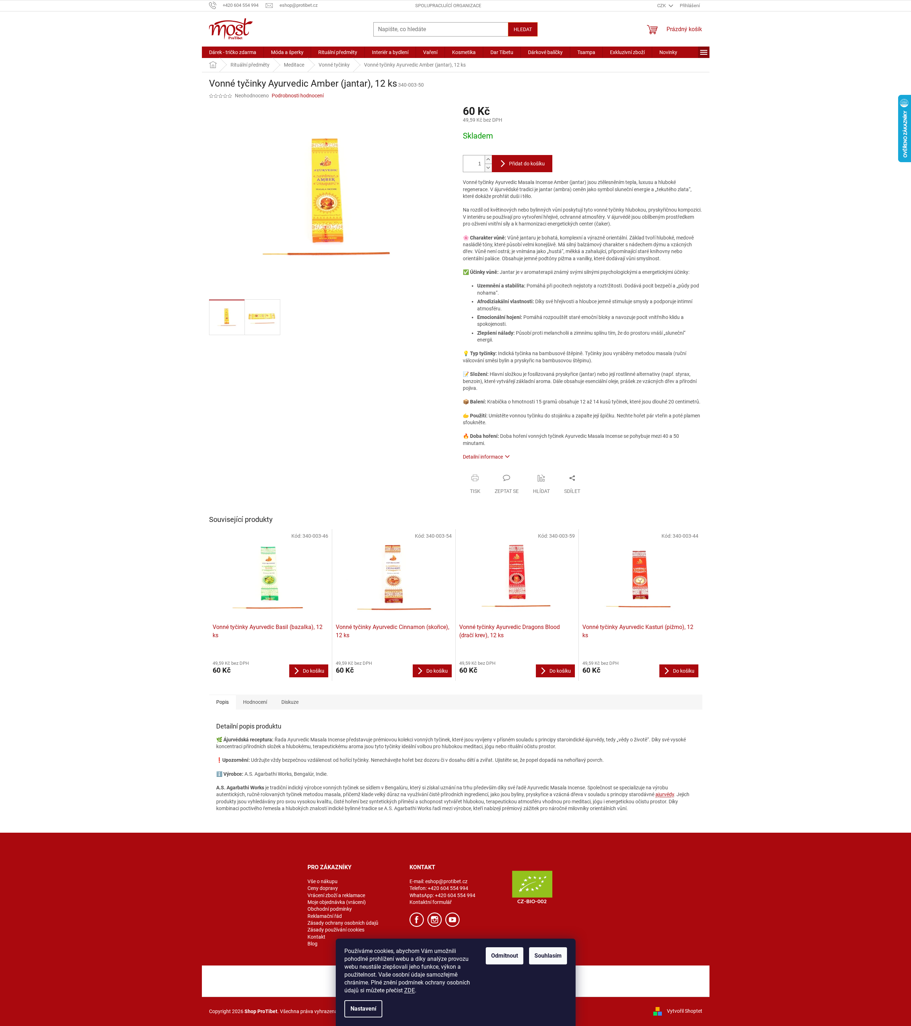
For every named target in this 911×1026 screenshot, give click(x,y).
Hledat (523, 29)
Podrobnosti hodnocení (298, 95)
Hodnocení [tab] (255, 702)
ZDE (409, 990)
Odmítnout (504, 955)
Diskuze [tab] (290, 702)
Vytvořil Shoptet (684, 1011)
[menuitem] (232, 52)
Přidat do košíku (527, 163)
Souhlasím (548, 955)
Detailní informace (483, 457)
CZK (662, 5)
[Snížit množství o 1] (488, 168)
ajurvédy (664, 794)
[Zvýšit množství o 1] (488, 159)
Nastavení (363, 1008)
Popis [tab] (222, 702)
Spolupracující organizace (448, 5)
